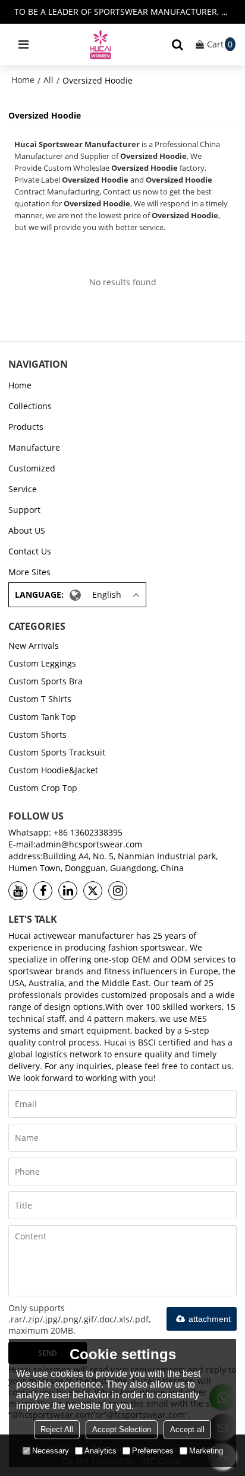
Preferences (153, 1450)
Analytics (100, 1450)
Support (24, 509)
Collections (30, 406)
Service (22, 489)
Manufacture (34, 447)
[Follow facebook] (42, 890)
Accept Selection (121, 1429)
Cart (220, 44)
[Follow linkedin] (67, 890)
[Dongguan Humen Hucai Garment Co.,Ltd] (100, 44)
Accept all (187, 1429)
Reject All (56, 1429)
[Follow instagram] (117, 890)
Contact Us (29, 551)
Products (25, 426)
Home (22, 79)
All (48, 79)
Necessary (50, 1450)
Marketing (206, 1450)
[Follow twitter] (92, 890)
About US (26, 530)
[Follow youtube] (17, 890)
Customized (31, 468)
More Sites (29, 572)
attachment (210, 1319)
